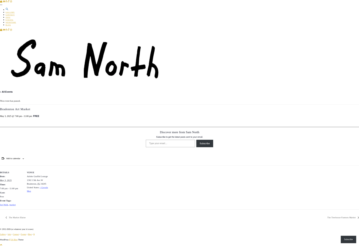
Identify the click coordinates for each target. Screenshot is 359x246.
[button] (7, 10)
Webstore (11, 22)
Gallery (10, 12)
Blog (8, 25)
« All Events (6, 91)
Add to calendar (13, 158)
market (12, 205)
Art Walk (4, 205)
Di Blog (14, 240)
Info (8, 17)
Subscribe (205, 143)
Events (9, 20)
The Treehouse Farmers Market (341, 217)
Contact (10, 15)
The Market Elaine (17, 217)
